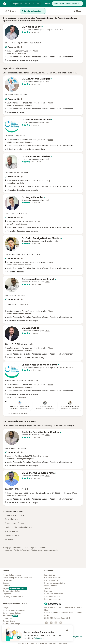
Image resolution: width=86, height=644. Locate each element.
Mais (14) (9, 539)
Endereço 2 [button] (24, 304)
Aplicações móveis (52, 596)
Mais (61, 29)
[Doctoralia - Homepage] (5, 3)
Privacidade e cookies (12, 575)
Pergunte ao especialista (54, 583)
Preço (5, 607)
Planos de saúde (51, 580)
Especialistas (49, 575)
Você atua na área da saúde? (66, 3)
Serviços (47, 588)
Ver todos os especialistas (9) (19, 413)
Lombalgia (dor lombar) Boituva (18, 527)
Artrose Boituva (11, 531)
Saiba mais (38, 638)
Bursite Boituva (11, 519)
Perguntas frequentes (53, 593)
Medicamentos (50, 585)
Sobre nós (7, 583)
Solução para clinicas (12, 613)
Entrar (48, 3)
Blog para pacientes (52, 599)
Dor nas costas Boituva (14, 523)
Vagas (15, 588)
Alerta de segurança (11, 623)
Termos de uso (9, 621)
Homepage (7, 547)
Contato (6, 585)
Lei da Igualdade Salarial (13, 596)
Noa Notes (10, 615)
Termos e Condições (11, 591)
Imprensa (7, 593)
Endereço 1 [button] (11, 304)
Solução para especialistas (14, 610)
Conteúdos (7, 618)
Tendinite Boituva (12, 535)
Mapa (78, 11)
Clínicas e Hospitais (52, 577)
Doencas (48, 591)
